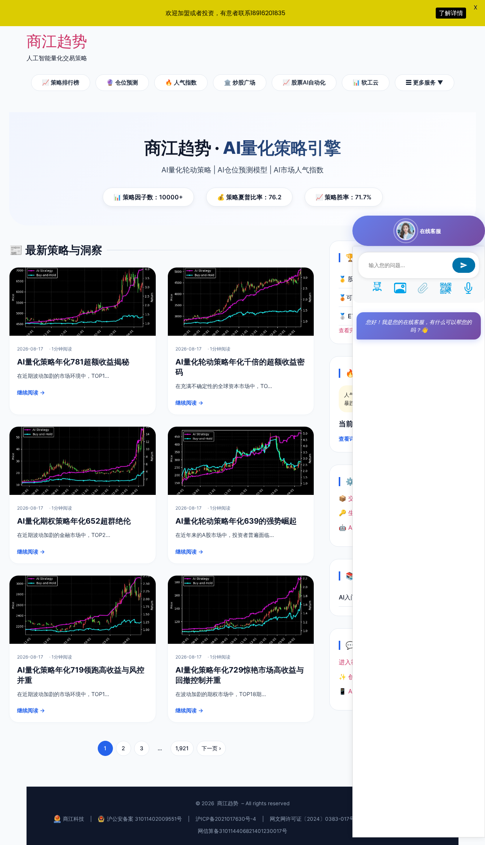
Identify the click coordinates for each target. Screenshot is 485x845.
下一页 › (211, 748)
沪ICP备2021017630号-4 (226, 819)
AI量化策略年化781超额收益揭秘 (73, 361)
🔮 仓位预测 (122, 82)
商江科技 (73, 819)
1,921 (182, 748)
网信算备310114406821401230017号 (242, 831)
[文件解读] (422, 287)
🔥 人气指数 (181, 82)
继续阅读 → (31, 392)
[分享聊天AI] (445, 287)
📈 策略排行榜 (60, 82)
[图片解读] (400, 287)
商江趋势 (57, 41)
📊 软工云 (366, 82)
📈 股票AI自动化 (304, 82)
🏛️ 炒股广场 (239, 82)
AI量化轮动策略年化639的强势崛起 (236, 521)
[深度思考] (377, 287)
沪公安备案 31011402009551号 (144, 819)
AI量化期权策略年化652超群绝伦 (74, 521)
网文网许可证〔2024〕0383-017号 (312, 819)
